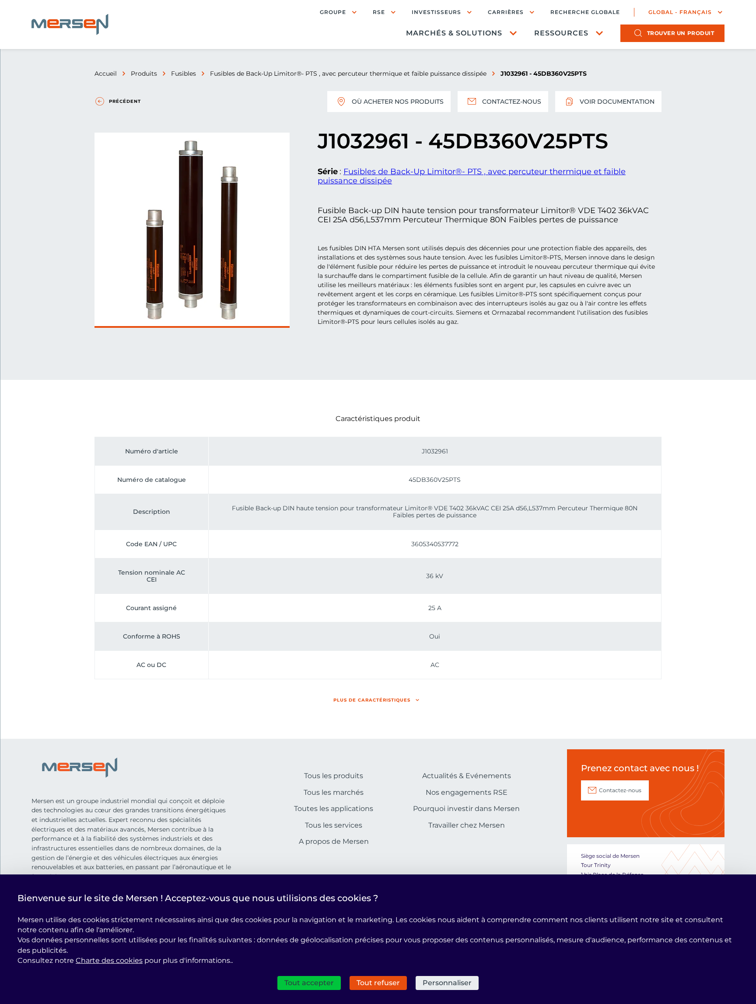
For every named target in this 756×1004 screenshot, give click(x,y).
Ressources (561, 33)
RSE (379, 12)
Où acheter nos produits (398, 101)
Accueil (105, 73)
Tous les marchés (334, 792)
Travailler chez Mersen (466, 825)
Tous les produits (333, 776)
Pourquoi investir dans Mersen (466, 808)
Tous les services (333, 825)
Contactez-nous (511, 101)
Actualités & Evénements (466, 776)
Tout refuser (378, 983)
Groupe (333, 12)
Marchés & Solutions (454, 33)
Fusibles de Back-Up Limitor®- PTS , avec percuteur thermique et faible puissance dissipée (348, 73)
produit (680, 33)
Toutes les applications (333, 808)
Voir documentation (617, 101)
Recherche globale (585, 12)
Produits (144, 73)
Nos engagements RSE (467, 792)
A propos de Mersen (334, 841)
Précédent (125, 101)
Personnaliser (447, 983)
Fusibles (183, 73)
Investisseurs (436, 12)
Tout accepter (309, 983)
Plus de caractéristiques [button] (371, 700)
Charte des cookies (109, 960)
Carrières (506, 12)
